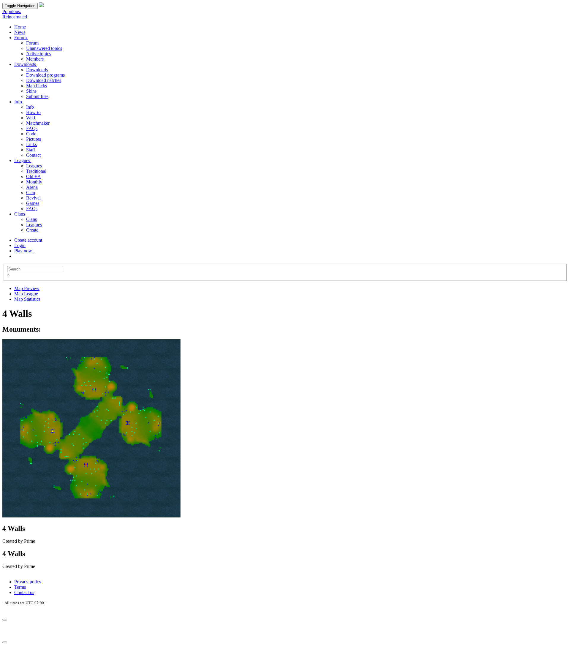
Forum (21, 37)
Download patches (43, 80)
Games (32, 203)
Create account (28, 240)
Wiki (30, 117)
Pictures (33, 139)
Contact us (24, 592)
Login (20, 245)
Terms (20, 587)
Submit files (37, 96)
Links (31, 144)
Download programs (45, 74)
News (19, 32)
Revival (33, 197)
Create (32, 229)
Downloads (25, 64)
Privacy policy (27, 581)
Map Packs (36, 85)
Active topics (38, 53)
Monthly (34, 181)
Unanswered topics (44, 48)
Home (20, 26)
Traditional (36, 171)
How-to (33, 112)
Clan (30, 192)
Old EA (33, 176)
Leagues (22, 160)
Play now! (24, 250)
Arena (32, 187)
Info (18, 101)
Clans (20, 213)
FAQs (31, 128)
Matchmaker (38, 123)
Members (35, 58)
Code (31, 133)
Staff (30, 149)
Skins (31, 91)
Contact (33, 155)
